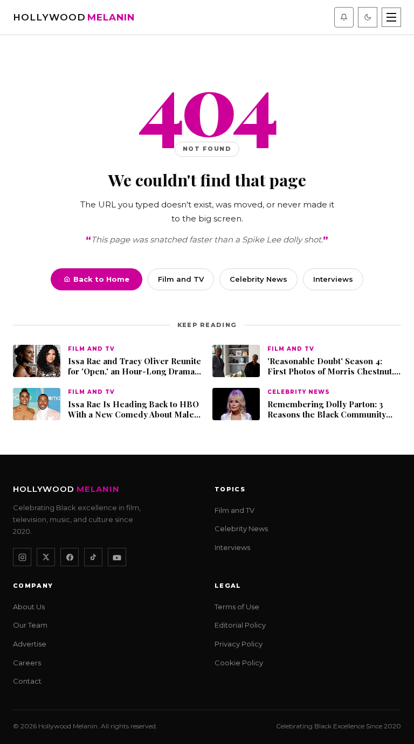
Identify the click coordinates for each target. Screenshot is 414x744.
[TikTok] (93, 557)
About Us (29, 606)
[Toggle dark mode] (367, 17)
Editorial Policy (240, 625)
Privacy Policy (239, 643)
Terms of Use (237, 606)
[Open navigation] (391, 17)
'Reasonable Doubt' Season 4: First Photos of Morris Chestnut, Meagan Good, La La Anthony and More (332, 366)
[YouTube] (117, 557)
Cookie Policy (239, 662)
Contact (27, 681)
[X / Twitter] (46, 557)
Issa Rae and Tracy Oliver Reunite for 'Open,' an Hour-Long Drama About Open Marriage (134, 366)
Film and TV (181, 279)
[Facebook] (69, 557)
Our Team (30, 625)
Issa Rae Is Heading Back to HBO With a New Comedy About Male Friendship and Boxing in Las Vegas (133, 409)
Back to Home (101, 279)
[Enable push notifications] (344, 17)
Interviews (333, 279)
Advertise (29, 643)
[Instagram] (22, 557)
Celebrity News (258, 279)
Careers (27, 662)
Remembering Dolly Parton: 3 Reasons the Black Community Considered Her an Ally (326, 409)
